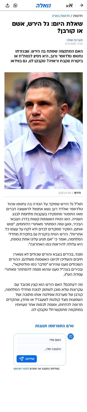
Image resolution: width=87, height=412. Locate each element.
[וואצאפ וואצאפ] (15, 5)
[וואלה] (43, 5)
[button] (69, 5)
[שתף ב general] (7, 5)
